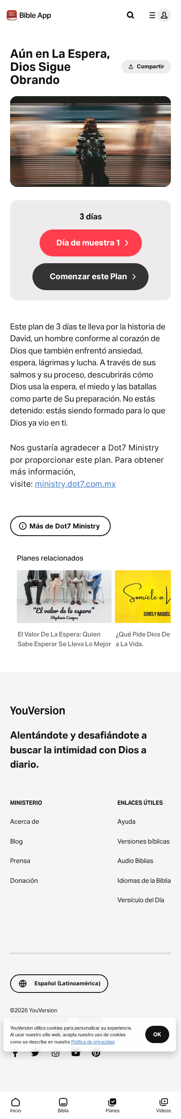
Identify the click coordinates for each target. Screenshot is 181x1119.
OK (157, 1034)
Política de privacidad (92, 1041)
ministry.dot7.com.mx (75, 484)
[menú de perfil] (158, 15)
